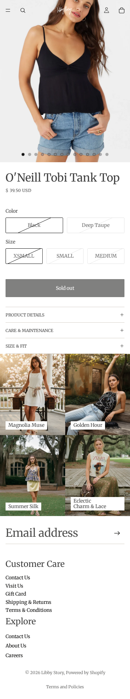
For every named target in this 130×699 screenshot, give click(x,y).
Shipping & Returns (28, 602)
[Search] (23, 10)
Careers (14, 655)
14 (107, 154)
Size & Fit (16, 346)
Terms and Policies (65, 686)
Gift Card (16, 594)
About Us (16, 646)
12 (94, 154)
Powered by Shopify (85, 672)
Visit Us (14, 586)
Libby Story (52, 672)
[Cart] (121, 10)
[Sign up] (117, 533)
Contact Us (18, 578)
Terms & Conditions (29, 610)
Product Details (25, 315)
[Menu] (8, 10)
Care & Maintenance (29, 330)
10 (81, 154)
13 (100, 154)
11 (88, 154)
